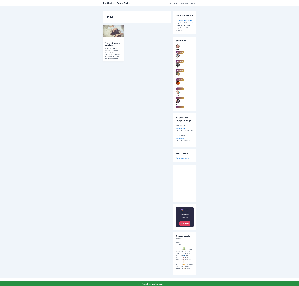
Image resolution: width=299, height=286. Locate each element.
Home (169, 3)
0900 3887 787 (180, 128)
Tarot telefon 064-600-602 (184, 20)
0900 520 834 (180, 138)
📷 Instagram (185, 223)
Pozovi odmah (180, 52)
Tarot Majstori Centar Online (116, 3)
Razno (193, 3)
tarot (175, 3)
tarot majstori (185, 3)
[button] (177, 3)
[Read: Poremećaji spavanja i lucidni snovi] (113, 31)
